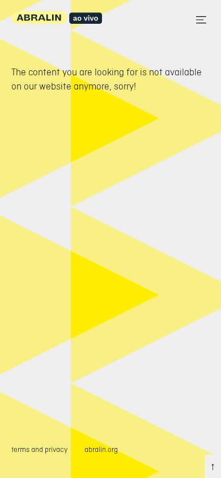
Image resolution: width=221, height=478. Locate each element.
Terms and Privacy (39, 449)
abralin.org (101, 449)
